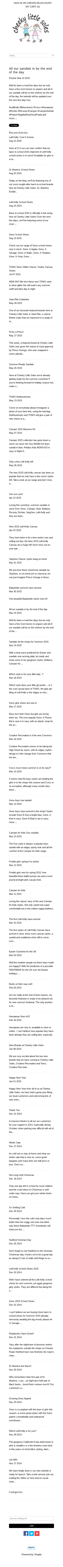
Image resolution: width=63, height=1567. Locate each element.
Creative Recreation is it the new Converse (30, 735)
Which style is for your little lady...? (26, 674)
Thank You (14, 1110)
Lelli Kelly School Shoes (21, 202)
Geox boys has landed (20, 800)
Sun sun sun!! (16, 494)
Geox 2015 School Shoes (22, 1301)
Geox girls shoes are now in (23, 703)
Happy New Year (17, 1077)
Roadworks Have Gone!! (21, 1333)
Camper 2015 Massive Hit (22, 429)
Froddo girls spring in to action (24, 861)
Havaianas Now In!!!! (19, 1016)
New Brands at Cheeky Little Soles (26, 1045)
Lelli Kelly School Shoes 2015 (23, 1268)
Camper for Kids (17, 890)
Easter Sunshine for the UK (22, 951)
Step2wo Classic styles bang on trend (28, 559)
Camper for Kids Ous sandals (24, 832)
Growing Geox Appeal (20, 1398)
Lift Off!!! (13, 1459)
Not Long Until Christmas (21, 1175)
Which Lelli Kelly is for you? (22, 1431)
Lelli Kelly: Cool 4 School (21, 137)
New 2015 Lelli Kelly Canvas (23, 526)
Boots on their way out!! (20, 984)
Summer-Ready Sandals (21, 364)
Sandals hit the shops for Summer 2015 (28, 641)
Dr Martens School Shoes (22, 169)
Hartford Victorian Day (20, 1240)
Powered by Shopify (32, 1554)
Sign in (18, 3)
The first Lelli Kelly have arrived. (25, 919)
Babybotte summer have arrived (25, 587)
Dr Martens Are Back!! (20, 1366)
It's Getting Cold (17, 1207)
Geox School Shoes (19, 234)
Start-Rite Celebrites (19, 299)
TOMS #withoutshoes (20, 396)
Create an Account (39, 3)
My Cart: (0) (33, 6)
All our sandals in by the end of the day (28, 609)
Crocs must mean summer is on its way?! (30, 768)
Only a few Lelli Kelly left (21, 461)
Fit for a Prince (16, 332)
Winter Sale (14, 1142)
